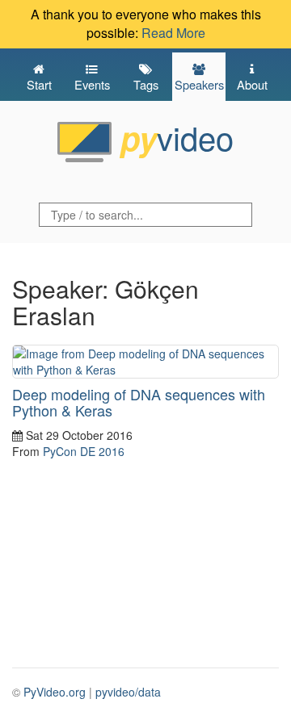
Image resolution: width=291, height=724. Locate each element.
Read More (173, 32)
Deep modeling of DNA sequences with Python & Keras (138, 402)
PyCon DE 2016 (83, 451)
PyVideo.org (54, 692)
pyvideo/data (128, 692)
